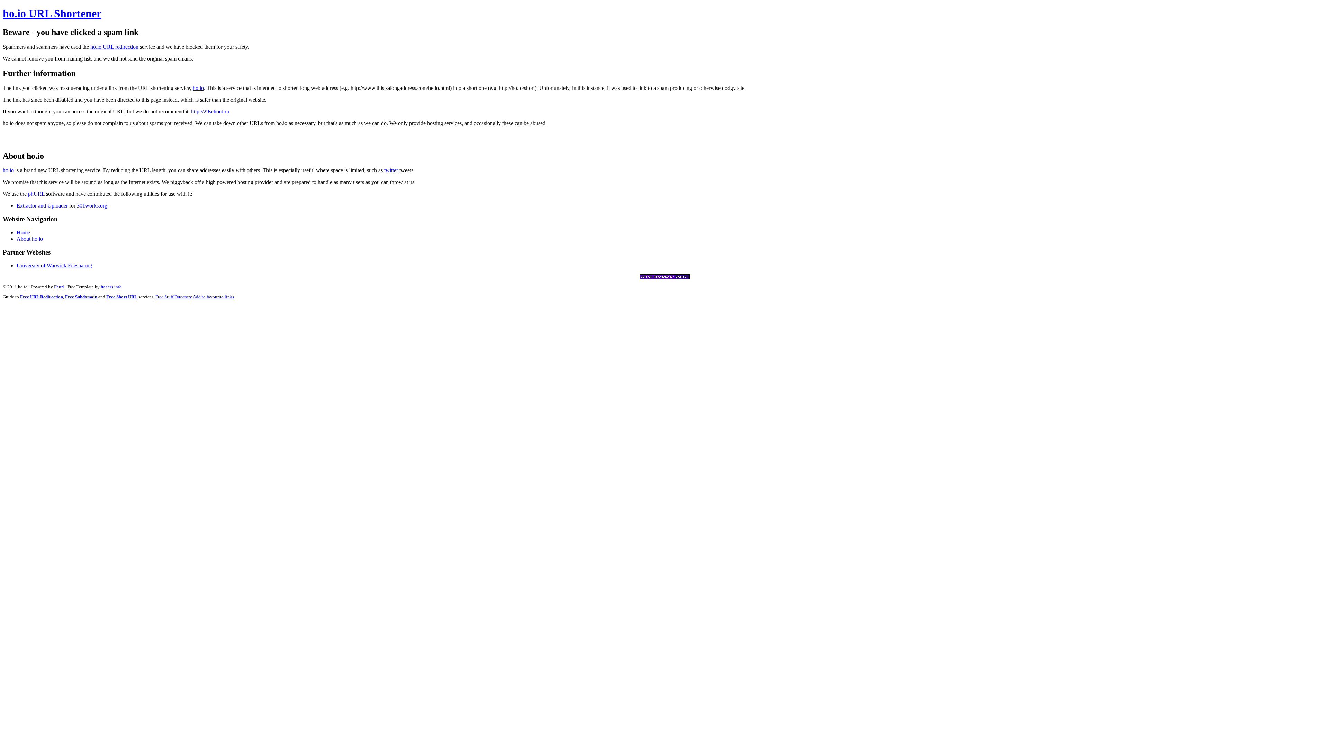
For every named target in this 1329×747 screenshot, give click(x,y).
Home (23, 233)
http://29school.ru (210, 111)
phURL (36, 194)
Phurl (59, 286)
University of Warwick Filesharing (54, 265)
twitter (391, 170)
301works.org (92, 206)
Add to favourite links (213, 296)
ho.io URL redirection (114, 47)
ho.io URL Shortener (52, 13)
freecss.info (111, 286)
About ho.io (30, 239)
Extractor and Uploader (42, 206)
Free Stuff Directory (173, 296)
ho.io (198, 88)
